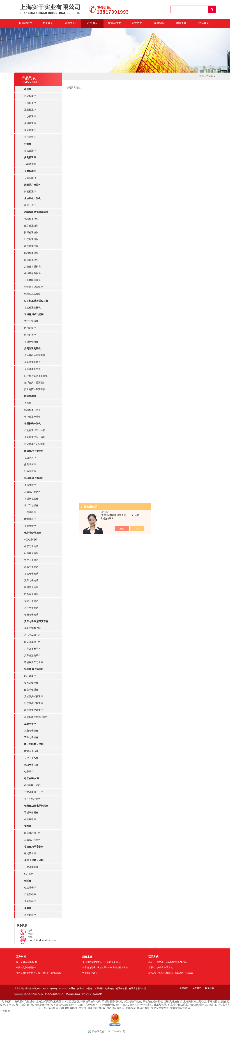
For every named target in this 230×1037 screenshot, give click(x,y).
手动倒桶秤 (30, 901)
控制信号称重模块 (33, 287)
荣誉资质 (137, 23)
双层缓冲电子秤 (32, 833)
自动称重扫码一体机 (34, 430)
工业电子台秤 (31, 730)
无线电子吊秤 (31, 764)
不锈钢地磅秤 (31, 498)
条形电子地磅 (31, 546)
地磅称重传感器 (32, 410)
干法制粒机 (213, 1001)
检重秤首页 (25, 23)
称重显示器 (134, 988)
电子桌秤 (29, 874)
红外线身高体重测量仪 (36, 375)
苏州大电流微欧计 (64, 1004)
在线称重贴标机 (32, 307)
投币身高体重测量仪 (34, 382)
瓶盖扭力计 (214, 1004)
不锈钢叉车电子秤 (33, 662)
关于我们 (47, 23)
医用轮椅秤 (30, 328)
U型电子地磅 (31, 539)
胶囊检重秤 (30, 191)
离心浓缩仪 (122, 1004)
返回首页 (184, 988)
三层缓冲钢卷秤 (32, 839)
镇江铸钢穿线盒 (132, 1001)
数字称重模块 (31, 225)
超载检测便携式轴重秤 (36, 717)
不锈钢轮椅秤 (31, 341)
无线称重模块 (31, 218)
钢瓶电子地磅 (31, 614)
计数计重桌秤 (31, 867)
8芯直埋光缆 (72, 1001)
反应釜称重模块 (32, 266)
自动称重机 (30, 130)
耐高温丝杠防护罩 (178, 1004)
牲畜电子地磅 (31, 594)
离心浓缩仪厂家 (24, 1004)
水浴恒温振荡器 (115, 1008)
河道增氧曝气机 (198, 1004)
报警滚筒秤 (30, 464)
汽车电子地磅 (31, 580)
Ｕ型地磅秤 (30, 512)
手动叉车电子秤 (32, 628)
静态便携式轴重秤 (33, 710)
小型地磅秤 (30, 526)
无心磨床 (53, 1008)
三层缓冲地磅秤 (32, 491)
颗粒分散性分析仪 (153, 1001)
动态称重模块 (31, 239)
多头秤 (80, 988)
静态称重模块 (31, 246)
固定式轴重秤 (31, 689)
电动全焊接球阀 (96, 1008)
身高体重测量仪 (32, 362)
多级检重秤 (30, 123)
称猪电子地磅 (31, 587)
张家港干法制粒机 (90, 1001)
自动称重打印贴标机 (34, 444)
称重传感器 (121, 988)
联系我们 (203, 23)
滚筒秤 (89, 988)
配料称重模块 (31, 253)
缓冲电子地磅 (31, 560)
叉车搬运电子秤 (32, 655)
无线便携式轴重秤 (33, 696)
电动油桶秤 (30, 887)
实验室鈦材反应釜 (180, 1008)
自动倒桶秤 (30, 894)
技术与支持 (114, 23)
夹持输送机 (30, 137)
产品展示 (92, 23)
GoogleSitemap (73, 994)
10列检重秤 (30, 164)
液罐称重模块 (31, 259)
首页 (201, 76)
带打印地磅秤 (31, 505)
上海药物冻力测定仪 (194, 1001)
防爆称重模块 (31, 232)
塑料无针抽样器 (173, 1001)
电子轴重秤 (30, 676)
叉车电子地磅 (31, 607)
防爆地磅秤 (30, 519)
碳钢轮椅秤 (30, 334)
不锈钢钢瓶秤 (31, 812)
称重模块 (99, 988)
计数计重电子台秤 (33, 792)
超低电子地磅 (31, 566)
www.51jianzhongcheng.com (49, 988)
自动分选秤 (30, 150)
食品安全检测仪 (160, 1008)
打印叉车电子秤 (32, 648)
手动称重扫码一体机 (34, 437)
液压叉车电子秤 (32, 635)
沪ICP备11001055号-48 (56, 994)
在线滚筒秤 (30, 457)
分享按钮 (5, 1011)
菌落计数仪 (143, 1008)
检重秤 (72, 988)
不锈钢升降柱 (106, 1004)
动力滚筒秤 (30, 471)
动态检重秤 (30, 116)
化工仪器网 (97, 994)
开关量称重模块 (32, 280)
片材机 (82, 1008)
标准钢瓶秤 (30, 819)
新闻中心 (70, 23)
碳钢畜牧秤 (30, 853)
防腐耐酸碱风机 (68, 1008)
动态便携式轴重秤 (33, 703)
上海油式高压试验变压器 (50, 1001)
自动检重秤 (30, 96)
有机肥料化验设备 (25, 1001)
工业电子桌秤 (31, 737)
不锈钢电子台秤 (32, 785)
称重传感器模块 (32, 294)
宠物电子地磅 (31, 601)
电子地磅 (109, 988)
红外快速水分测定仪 (141, 1004)
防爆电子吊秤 (31, 751)
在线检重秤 (30, 102)
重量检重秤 (30, 109)
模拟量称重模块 (32, 273)
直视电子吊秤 (31, 758)
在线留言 (159, 23)
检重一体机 (30, 205)
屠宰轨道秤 (30, 914)
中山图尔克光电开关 (86, 1004)
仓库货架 (131, 1008)
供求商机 (181, 23)
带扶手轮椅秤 (31, 321)
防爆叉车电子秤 (32, 642)
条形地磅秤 (30, 485)
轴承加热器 (160, 1004)
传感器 (27, 403)
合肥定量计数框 (43, 1004)
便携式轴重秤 (31, 682)
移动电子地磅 (31, 573)
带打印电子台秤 (32, 798)
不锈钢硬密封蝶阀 (112, 1001)
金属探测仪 (30, 178)
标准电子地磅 (31, 553)
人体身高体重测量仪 (34, 355)
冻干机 (10, 1004)
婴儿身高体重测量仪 (34, 389)
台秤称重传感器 (32, 416)
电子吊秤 (29, 771)
